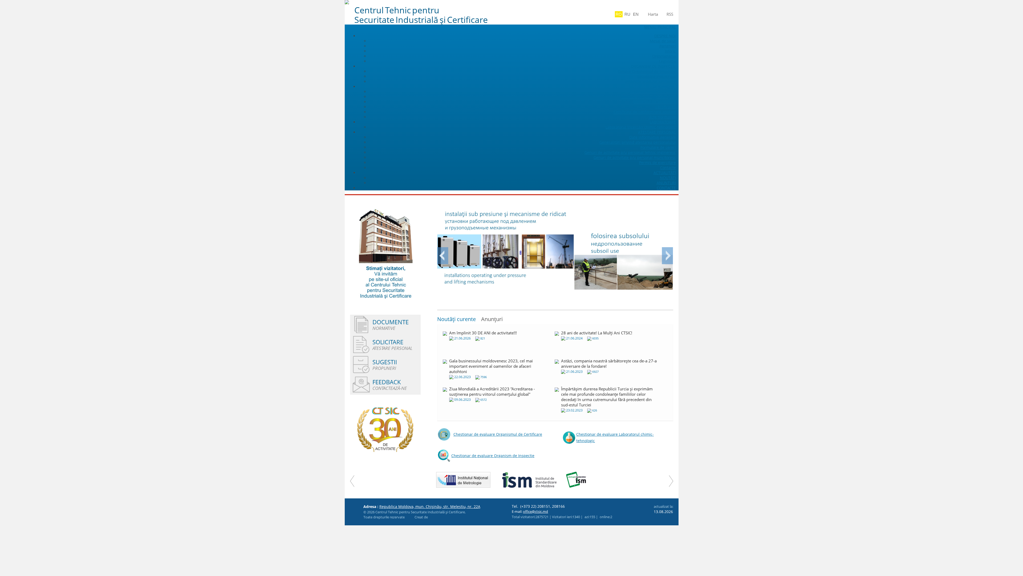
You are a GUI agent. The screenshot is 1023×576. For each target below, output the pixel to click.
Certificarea (665, 106)
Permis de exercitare (657, 162)
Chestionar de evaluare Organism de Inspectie (492, 455)
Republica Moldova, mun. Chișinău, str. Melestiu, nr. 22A (429, 506)
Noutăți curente (456, 319)
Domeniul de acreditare (655, 101)
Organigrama (664, 56)
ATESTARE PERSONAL (657, 132)
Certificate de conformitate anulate (645, 111)
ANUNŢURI (666, 182)
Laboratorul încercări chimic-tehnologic (641, 127)
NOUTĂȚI (668, 177)
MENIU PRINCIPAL (660, 27)
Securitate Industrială (656, 76)
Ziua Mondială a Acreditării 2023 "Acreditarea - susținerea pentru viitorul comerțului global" (492, 391)
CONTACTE (666, 187)
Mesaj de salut (663, 40)
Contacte (668, 167)
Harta (653, 14)
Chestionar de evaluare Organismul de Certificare (497, 434)
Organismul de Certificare (653, 91)
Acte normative (662, 116)
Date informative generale (652, 137)
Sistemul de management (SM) (648, 96)
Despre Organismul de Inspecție (647, 71)
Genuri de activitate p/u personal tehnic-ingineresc (630, 152)
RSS (670, 14)
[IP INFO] (408, 517)
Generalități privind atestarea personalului (637, 142)
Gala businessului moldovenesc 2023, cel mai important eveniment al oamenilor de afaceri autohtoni (491, 366)
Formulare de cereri (658, 147)
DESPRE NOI (665, 35)
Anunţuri (492, 319)
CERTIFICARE (664, 86)
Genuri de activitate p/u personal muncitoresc (635, 157)
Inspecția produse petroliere (650, 81)
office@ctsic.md (535, 511)
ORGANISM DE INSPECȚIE (653, 66)
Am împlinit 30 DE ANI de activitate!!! (483, 332)
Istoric (670, 51)
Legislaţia (667, 61)
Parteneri (667, 46)
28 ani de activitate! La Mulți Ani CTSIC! (596, 332)
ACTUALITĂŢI (664, 172)
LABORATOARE (663, 122)
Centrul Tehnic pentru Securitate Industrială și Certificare (421, 15)
